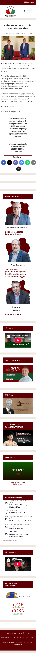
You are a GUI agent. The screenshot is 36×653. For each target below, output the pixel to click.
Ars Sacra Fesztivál (16, 528)
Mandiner (11, 106)
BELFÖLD (29, 33)
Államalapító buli (13, 314)
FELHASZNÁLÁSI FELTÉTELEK (23, 638)
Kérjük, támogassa (18, 483)
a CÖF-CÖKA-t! (18, 484)
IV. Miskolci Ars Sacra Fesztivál (20, 521)
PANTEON (9, 395)
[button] (25, 11)
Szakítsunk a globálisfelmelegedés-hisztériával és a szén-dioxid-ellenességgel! (15, 273)
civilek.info (11, 33)
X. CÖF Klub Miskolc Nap (17, 513)
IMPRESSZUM (11, 633)
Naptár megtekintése (10, 541)
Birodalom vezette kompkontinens (14, 233)
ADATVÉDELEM (6, 638)
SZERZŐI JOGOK (23, 633)
